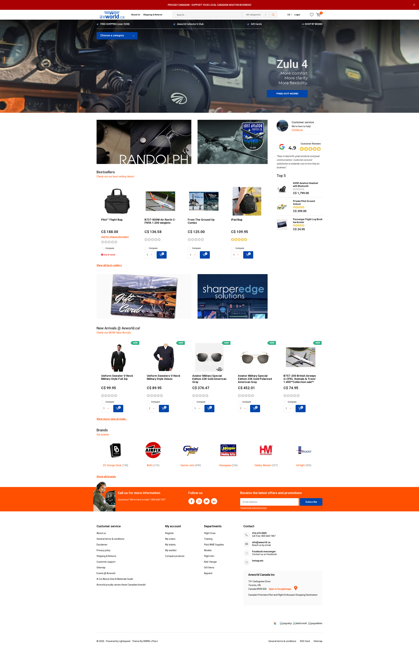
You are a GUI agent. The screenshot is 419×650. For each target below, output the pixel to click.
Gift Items (209, 567)
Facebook (191, 501)
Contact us (297, 129)
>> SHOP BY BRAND (312, 24)
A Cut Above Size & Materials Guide (115, 579)
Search (273, 14)
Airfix (153, 465)
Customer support (106, 561)
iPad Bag (236, 219)
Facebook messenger (264, 551)
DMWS (146, 641)
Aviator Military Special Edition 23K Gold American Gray (209, 379)
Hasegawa (228, 465)
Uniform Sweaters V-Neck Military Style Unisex (163, 377)
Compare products (174, 556)
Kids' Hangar (210, 561)
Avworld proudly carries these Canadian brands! (121, 584)
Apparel (208, 573)
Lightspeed (124, 641)
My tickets (170, 544)
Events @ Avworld (106, 573)
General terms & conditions (110, 539)
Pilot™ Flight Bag (111, 219)
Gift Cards (256, 24)
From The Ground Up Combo (201, 221)
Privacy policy (103, 550)
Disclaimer (102, 544)
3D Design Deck (115, 465)
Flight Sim (209, 556)
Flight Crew (210, 533)
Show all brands (106, 476)
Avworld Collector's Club (190, 24)
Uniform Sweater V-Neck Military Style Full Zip (117, 377)
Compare (109, 248)
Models (208, 550)
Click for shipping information (115, 237)
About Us (135, 14)
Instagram (199, 501)
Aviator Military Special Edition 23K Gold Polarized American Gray (255, 379)
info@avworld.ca (261, 542)
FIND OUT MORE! (287, 93)
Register (169, 533)
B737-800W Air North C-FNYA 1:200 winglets (160, 221)
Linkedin (214, 501)
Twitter (206, 501)
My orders (170, 539)
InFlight (303, 465)
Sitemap (101, 567)
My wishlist (170, 550)
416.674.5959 (259, 533)
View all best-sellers (109, 265)
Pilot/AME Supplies (214, 544)
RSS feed (305, 641)
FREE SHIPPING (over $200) (115, 24)
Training (208, 539)
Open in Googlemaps (280, 589)
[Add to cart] (162, 255)
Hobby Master (266, 465)
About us (101, 533)
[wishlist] (312, 15)
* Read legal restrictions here (253, 508)
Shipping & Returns (152, 14)
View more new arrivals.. (112, 419)
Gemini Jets (191, 465)
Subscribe (311, 501)
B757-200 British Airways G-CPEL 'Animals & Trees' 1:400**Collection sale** (299, 379)
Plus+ (155, 641)
